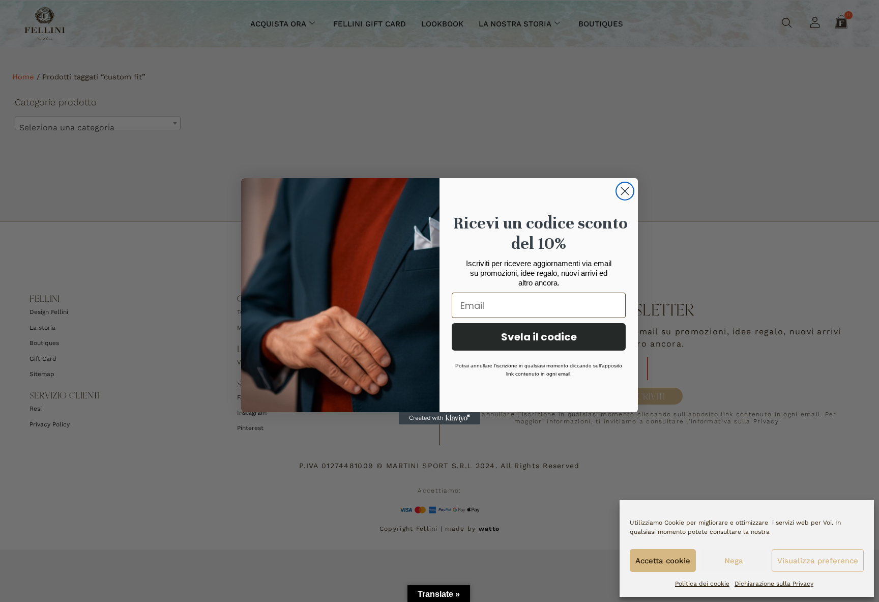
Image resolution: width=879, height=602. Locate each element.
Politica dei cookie (702, 583)
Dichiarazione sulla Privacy (774, 583)
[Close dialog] (625, 191)
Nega (733, 560)
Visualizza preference (817, 560)
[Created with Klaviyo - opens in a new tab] (439, 418)
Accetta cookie (662, 560)
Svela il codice (539, 337)
